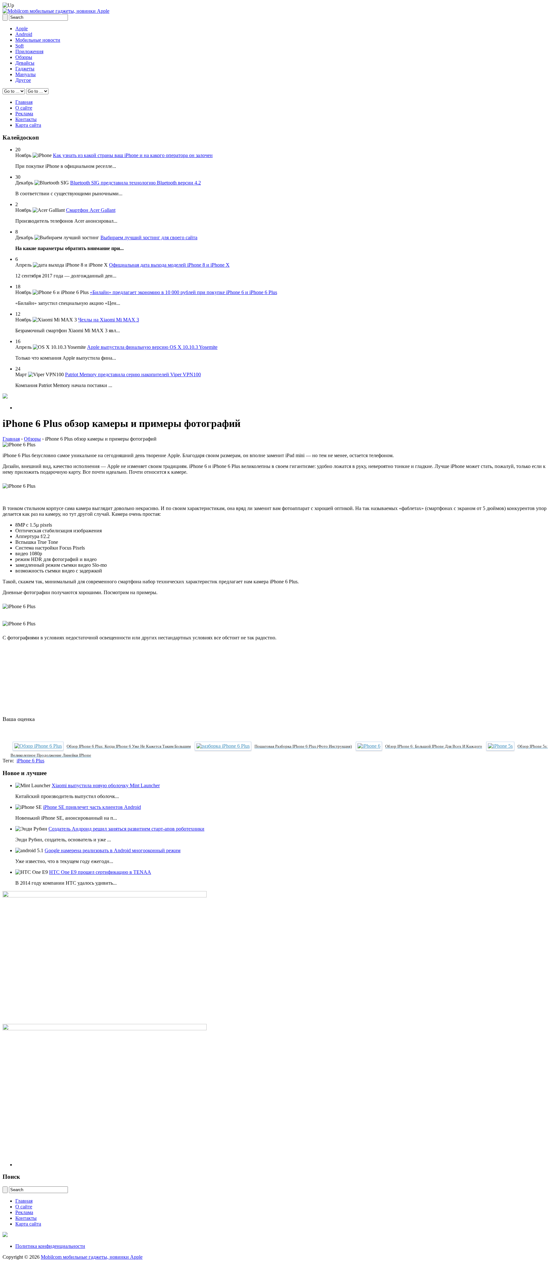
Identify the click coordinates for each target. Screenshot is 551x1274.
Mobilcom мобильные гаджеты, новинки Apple (92, 1257)
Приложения (29, 51)
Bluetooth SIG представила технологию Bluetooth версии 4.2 (135, 182)
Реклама (24, 113)
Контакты (26, 119)
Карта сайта (28, 125)
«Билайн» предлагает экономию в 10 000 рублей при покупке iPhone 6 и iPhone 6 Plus (183, 292)
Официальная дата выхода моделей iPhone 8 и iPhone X (169, 265)
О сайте (23, 108)
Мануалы (25, 74)
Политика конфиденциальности (50, 1246)
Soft (19, 45)
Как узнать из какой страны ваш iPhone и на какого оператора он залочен (133, 155)
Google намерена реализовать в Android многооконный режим (112, 850)
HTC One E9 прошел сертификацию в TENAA (100, 872)
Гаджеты (24, 68)
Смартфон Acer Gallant (90, 210)
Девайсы (24, 63)
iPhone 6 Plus (30, 760)
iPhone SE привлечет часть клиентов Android (92, 807)
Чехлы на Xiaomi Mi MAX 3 (108, 319)
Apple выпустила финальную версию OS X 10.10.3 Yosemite (152, 347)
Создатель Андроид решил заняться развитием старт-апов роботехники (126, 828)
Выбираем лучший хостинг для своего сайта (148, 237)
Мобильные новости (37, 40)
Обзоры (23, 57)
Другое (23, 80)
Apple (21, 28)
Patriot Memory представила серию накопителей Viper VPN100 (133, 374)
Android (23, 34)
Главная (24, 102)
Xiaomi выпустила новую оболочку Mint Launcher (106, 785)
